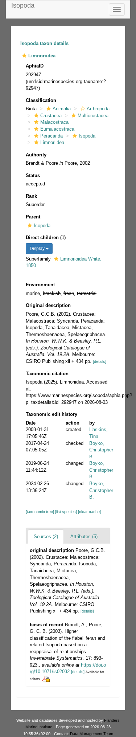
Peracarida (51, 136)
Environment (40, 284)
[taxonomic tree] (40, 511)
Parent (33, 217)
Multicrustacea (93, 115)
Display (38, 248)
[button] (24, 55)
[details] (99, 361)
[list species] (66, 511)
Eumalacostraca (57, 129)
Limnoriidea (52, 142)
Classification (41, 100)
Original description (48, 305)
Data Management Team (91, 734)
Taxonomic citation (47, 373)
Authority (36, 154)
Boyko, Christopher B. (101, 450)
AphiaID (35, 66)
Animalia (62, 108)
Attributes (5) (84, 536)
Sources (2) (46, 536)
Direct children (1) (46, 237)
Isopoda (22, 5)
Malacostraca (54, 122)
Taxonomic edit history (51, 414)
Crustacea (51, 115)
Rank (31, 196)
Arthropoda (98, 108)
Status (33, 175)
